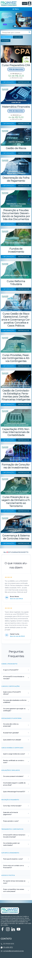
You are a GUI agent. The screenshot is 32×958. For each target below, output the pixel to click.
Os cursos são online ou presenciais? (10, 725)
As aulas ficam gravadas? (11, 733)
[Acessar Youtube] (18, 930)
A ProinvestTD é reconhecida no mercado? (13, 677)
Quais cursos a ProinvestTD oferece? (12, 693)
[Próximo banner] (29, 20)
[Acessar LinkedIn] (13, 930)
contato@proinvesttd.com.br (13, 951)
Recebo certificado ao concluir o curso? (13, 761)
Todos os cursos (6, 37)
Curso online (17, 37)
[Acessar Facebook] (2, 930)
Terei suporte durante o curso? (13, 859)
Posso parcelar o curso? (11, 821)
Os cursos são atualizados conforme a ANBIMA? (14, 701)
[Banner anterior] (2, 20)
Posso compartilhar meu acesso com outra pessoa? (13, 890)
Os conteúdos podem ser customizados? (11, 844)
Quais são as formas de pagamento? (10, 813)
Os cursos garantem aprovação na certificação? (14, 710)
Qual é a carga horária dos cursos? (14, 754)
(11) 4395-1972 (8, 947)
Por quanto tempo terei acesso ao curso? (14, 882)
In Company (5, 40)
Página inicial (9, 3)
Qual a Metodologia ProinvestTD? (14, 791)
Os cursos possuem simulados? (13, 776)
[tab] (15, 26)
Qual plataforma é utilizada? (12, 740)
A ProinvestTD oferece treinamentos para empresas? (14, 836)
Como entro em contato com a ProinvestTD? (13, 866)
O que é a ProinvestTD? (10, 670)
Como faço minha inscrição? (12, 806)
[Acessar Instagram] (8, 930)
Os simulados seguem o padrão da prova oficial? (14, 784)
